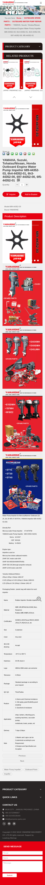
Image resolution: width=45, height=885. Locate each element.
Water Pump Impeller (12, 769)
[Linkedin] (14, 823)
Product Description (15, 216)
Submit (9, 875)
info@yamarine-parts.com (15, 819)
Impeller (7, 774)
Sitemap (13, 838)
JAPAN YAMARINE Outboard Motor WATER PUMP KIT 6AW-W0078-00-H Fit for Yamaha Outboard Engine (13, 90)
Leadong (6, 838)
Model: (7, 207)
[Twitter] (4, 823)
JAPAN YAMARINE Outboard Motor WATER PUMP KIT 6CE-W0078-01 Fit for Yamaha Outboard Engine (34, 90)
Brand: (7, 210)
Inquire (12, 194)
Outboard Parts (31, 769)
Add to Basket (31, 194)
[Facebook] (9, 823)
